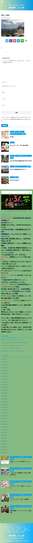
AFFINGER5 (26, 540)
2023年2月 (4, 401)
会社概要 (23, 531)
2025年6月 (4, 359)
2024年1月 (4, 379)
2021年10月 (4, 429)
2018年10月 (4, 452)
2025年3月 (4, 365)
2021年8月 (4, 435)
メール (4, 98)
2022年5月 (4, 415)
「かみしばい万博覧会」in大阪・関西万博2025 (14, 342)
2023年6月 (4, 393)
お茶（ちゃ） (20, 528)
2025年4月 (4, 362)
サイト (3, 105)
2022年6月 (4, 413)
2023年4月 (4, 398)
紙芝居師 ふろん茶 (16, 8)
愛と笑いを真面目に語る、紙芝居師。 (16, 538)
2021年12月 (4, 424)
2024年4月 (4, 376)
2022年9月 (4, 410)
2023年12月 (4, 381)
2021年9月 (4, 432)
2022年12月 (4, 404)
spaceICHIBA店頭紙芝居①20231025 (21, 161)
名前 (3, 92)
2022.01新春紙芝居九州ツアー (18, 169)
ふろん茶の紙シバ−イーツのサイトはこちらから (16, 210)
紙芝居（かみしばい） (8, 527)
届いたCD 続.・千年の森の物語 (19, 145)
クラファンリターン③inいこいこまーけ (12, 345)
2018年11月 (4, 449)
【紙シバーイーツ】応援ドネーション (11, 339)
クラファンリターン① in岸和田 (10, 348)
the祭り (12, 137)
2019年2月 (4, 444)
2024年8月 (4, 373)
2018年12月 (4, 446)
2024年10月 (4, 370)
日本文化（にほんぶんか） (20, 527)
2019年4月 (4, 441)
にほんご (13, 528)
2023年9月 (4, 390)
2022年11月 (4, 407)
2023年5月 (4, 396)
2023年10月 (4, 387)
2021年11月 (4, 427)
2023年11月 (4, 384)
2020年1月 (4, 438)
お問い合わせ (16, 531)
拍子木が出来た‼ (14, 180)
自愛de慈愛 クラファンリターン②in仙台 (13, 351)
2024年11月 (4, 367)
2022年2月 (4, 418)
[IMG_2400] (18, 40)
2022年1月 (4, 421)
